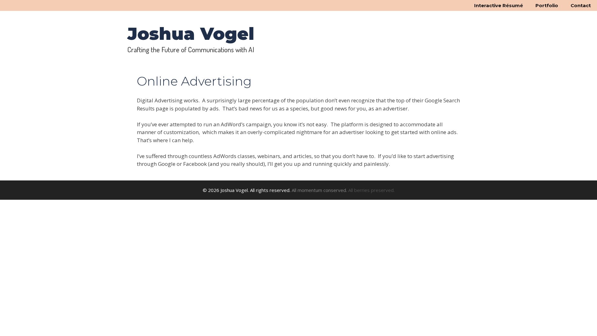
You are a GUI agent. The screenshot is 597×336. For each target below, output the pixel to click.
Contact (581, 5)
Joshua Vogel (190, 33)
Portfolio (546, 5)
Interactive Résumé (498, 5)
